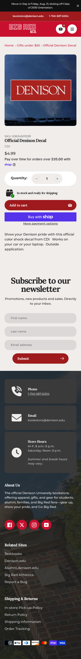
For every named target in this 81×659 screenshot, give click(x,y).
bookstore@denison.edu (28, 16)
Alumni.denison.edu (22, 568)
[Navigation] (72, 29)
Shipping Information (23, 622)
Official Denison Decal (59, 45)
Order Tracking (17, 629)
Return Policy (16, 615)
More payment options (40, 223)
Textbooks (13, 554)
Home (9, 45)
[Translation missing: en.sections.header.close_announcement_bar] (78, 6)
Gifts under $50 (28, 45)
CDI (7, 146)
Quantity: (19, 178)
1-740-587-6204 (59, 16)
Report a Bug (16, 582)
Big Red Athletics (19, 575)
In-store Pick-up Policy (24, 608)
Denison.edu (15, 561)
